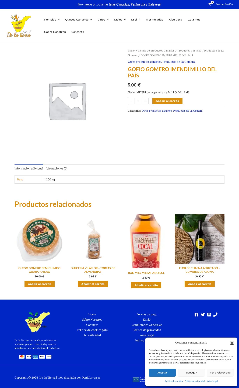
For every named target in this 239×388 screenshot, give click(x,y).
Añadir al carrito (167, 101)
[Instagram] (209, 315)
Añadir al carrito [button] (39, 284)
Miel (134, 19)
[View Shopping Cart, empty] (209, 4)
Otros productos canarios (144, 61)
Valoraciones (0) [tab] (57, 168)
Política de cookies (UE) (92, 330)
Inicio (131, 50)
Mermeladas (154, 19)
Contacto (77, 32)
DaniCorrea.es (91, 377)
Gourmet (194, 19)
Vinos (101, 19)
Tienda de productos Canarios (156, 50)
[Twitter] (203, 315)
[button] (232, 342)
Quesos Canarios (77, 19)
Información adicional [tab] (29, 168)
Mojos (118, 19)
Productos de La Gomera (179, 61)
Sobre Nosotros (55, 32)
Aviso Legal (212, 381)
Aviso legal (147, 335)
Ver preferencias (220, 372)
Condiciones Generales (147, 325)
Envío (146, 319)
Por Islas (50, 19)
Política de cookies (174, 381)
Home (92, 314)
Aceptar (162, 372)
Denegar (191, 372)
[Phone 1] (215, 315)
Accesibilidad (92, 335)
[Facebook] (196, 315)
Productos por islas (189, 50)
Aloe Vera (175, 19)
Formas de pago (147, 314)
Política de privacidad (195, 381)
